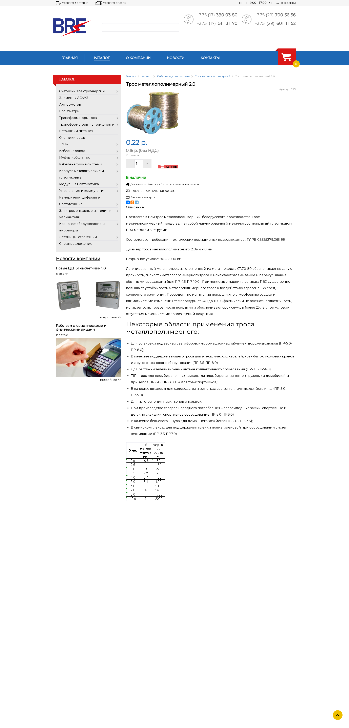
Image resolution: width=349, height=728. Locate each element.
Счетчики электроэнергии (82, 91)
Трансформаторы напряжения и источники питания (87, 128)
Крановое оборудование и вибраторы (82, 227)
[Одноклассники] (132, 202)
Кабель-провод (72, 151)
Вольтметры (69, 111)
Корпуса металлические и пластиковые (81, 174)
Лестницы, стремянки (78, 237)
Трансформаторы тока (78, 118)
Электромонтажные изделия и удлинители (85, 214)
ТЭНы (63, 144)
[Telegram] (137, 202)
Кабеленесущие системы (80, 164)
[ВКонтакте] (128, 202)
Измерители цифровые (79, 197)
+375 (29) (275, 14)
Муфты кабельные (74, 158)
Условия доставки (75, 3)
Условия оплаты (114, 3)
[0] (286, 56)
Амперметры (70, 104)
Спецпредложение (75, 244)
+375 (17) (217, 14)
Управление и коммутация (82, 191)
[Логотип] (74, 27)
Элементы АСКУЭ (73, 98)
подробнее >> (110, 317)
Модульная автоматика (79, 184)
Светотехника (70, 204)
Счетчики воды (72, 138)
